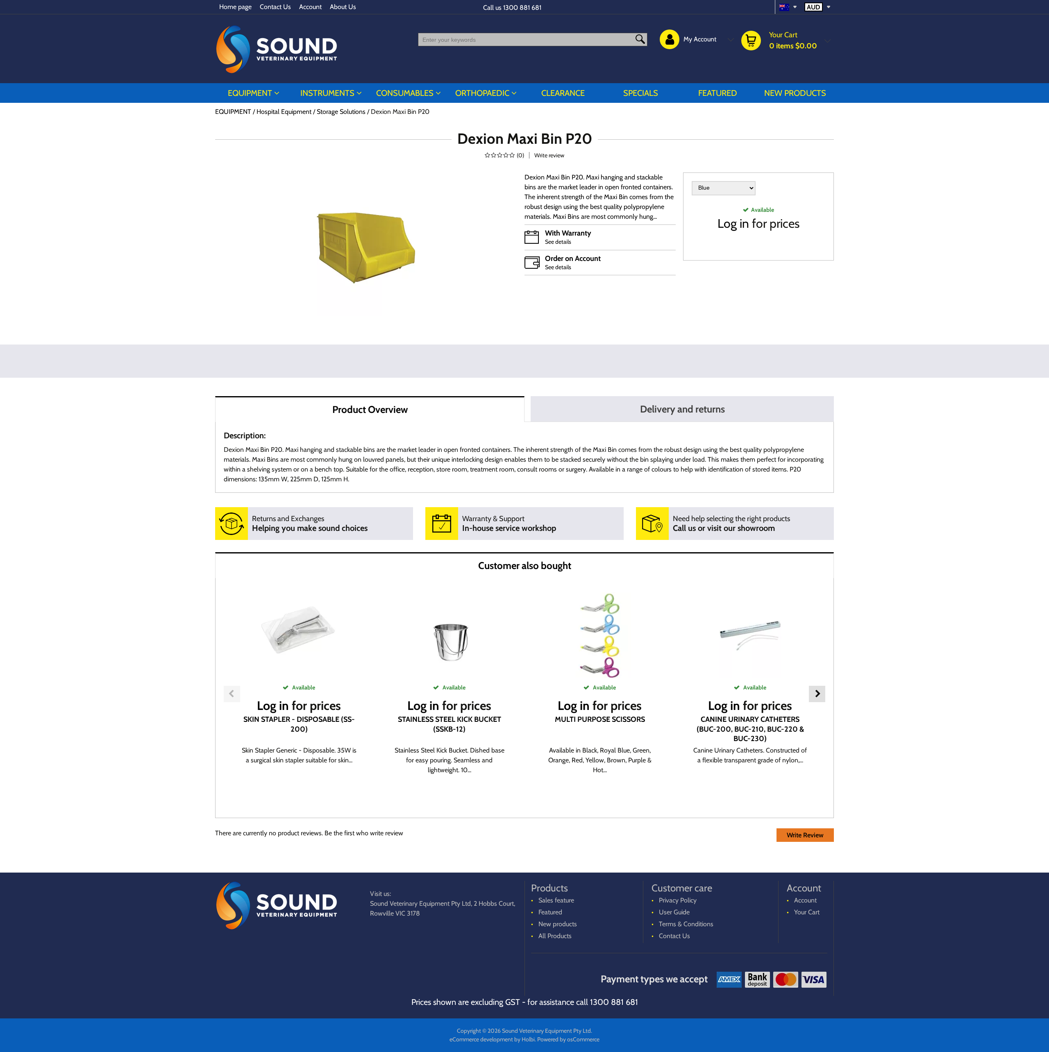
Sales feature (556, 900)
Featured (717, 93)
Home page (235, 7)
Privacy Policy (678, 900)
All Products (555, 936)
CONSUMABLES (405, 93)
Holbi (528, 1039)
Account (310, 7)
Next (817, 694)
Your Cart (807, 912)
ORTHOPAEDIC (482, 93)
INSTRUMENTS (327, 93)
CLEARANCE (563, 93)
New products (795, 93)
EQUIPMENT (250, 93)
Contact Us (275, 7)
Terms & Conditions (686, 924)
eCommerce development (481, 1039)
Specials (640, 93)
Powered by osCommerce (568, 1039)
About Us (343, 7)
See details (558, 241)
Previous (232, 694)
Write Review (805, 835)
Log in (733, 223)
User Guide (674, 912)
